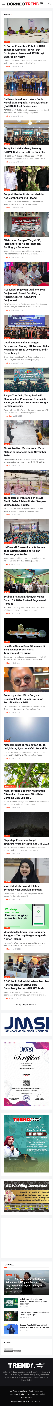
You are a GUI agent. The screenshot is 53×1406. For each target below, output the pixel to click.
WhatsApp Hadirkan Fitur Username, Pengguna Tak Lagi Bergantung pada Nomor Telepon (25, 936)
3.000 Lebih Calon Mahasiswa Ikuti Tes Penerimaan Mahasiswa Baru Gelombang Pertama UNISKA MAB (26, 985)
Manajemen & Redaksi (36, 1394)
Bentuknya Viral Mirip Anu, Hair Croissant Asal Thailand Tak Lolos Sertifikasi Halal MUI (23, 699)
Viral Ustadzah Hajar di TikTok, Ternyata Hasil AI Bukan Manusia (23, 888)
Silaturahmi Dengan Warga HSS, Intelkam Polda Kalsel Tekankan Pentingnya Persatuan (22, 244)
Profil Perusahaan (36, 1391)
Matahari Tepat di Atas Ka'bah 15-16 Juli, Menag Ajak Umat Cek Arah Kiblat (26, 746)
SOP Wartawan (26, 1397)
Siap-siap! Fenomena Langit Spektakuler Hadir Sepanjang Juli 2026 (26, 842)
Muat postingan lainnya (25, 1005)
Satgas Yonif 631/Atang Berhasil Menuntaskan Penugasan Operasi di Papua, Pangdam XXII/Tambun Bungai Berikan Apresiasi (26, 401)
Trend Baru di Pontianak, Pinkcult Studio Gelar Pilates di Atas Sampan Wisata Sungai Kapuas (25, 501)
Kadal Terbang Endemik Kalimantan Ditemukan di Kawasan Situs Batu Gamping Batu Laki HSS (24, 794)
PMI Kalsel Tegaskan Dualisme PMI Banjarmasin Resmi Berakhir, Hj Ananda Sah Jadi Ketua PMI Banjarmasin (24, 295)
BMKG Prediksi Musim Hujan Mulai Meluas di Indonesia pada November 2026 (25, 452)
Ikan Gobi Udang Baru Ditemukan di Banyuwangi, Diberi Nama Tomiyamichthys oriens (24, 650)
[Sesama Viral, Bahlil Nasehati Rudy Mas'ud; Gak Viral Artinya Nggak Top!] (11, 1329)
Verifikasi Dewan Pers (18, 1391)
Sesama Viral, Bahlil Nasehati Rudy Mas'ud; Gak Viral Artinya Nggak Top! (34, 1326)
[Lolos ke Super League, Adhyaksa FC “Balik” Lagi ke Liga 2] (11, 1316)
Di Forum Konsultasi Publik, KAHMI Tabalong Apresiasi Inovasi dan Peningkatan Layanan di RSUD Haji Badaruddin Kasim (24, 51)
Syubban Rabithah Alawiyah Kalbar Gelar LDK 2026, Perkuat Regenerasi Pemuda (25, 600)
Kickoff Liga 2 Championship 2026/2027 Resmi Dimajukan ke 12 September (33, 1301)
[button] (3, 4)
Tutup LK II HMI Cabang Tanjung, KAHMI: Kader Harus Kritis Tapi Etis (24, 150)
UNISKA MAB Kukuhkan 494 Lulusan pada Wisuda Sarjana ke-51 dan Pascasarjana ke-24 (25, 551)
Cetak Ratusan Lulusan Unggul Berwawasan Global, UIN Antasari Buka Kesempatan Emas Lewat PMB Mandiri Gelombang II (26, 348)
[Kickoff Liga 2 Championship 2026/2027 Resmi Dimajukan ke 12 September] (11, 1303)
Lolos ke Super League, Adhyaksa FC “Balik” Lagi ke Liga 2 (34, 1313)
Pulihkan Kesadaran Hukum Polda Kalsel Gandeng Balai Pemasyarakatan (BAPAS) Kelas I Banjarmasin (26, 103)
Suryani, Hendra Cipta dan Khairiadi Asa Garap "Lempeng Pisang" (24, 196)
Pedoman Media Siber (17, 1394)
